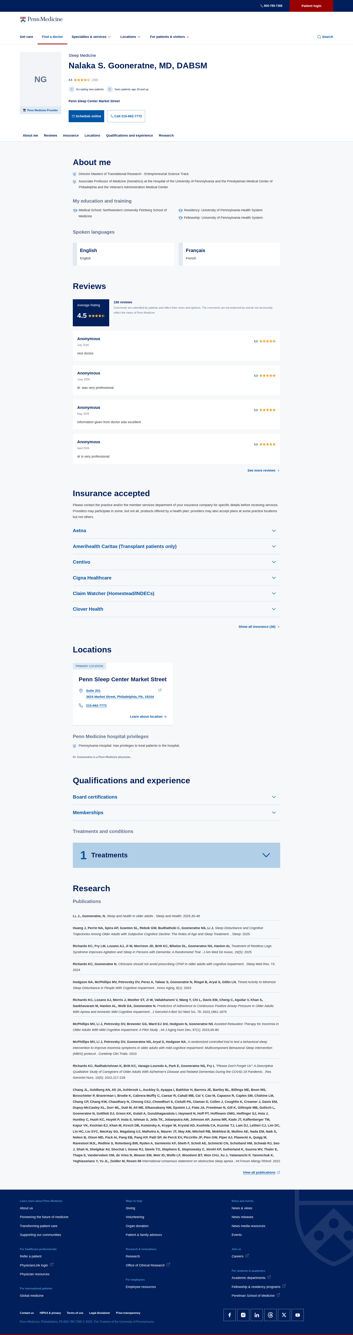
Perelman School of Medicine (253, 1295)
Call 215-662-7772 (128, 116)
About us (26, 1208)
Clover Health (88, 609)
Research (166, 135)
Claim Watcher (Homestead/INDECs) (113, 593)
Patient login (311, 6)
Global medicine (32, 1295)
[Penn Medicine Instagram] (243, 1315)
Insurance (71, 135)
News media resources (248, 1226)
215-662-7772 (96, 705)
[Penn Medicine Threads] (270, 1315)
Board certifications (95, 797)
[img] (138, 80)
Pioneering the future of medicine (44, 1217)
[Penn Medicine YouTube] (298, 1315)
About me (30, 135)
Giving (130, 1208)
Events (237, 1235)
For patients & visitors (167, 37)
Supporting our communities (40, 1235)
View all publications (259, 1172)
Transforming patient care (38, 1226)
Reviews (50, 135)
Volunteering (135, 1217)
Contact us (27, 1312)
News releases (242, 1217)
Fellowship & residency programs (256, 1287)
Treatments (104, 855)
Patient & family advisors (144, 1235)
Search (327, 37)
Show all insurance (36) (257, 627)
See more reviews (261, 470)
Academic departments (248, 1278)
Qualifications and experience (129, 135)
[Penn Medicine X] (284, 1315)
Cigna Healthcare (92, 578)
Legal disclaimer (99, 1312)
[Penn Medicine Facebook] (230, 1315)
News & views (242, 1208)
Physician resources (34, 1274)
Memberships (88, 812)
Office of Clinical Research (145, 1265)
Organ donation (137, 1226)
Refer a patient (31, 1256)
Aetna (79, 530)
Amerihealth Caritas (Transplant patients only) (125, 546)
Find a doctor (52, 37)
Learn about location (146, 716)
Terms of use (75, 1312)
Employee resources (141, 1287)
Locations (128, 37)
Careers (237, 1256)
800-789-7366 (273, 5)
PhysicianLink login (34, 1265)
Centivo (81, 562)
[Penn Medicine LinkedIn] (257, 1315)
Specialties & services (89, 37)
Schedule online (88, 116)
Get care (26, 37)
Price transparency (128, 1312)
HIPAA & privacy (50, 1312)
